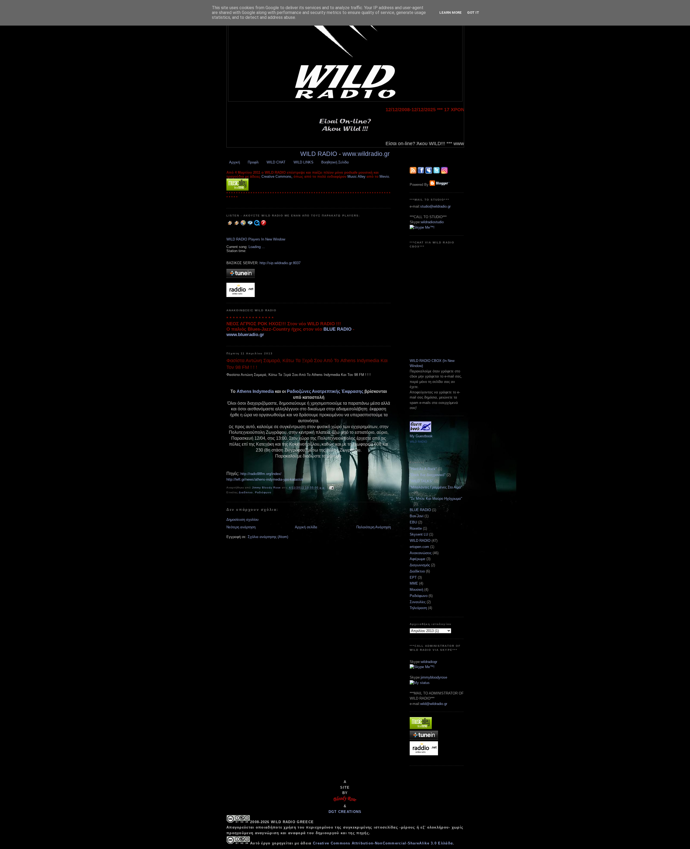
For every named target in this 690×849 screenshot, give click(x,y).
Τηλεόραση (418, 608)
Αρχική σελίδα (306, 527)
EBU (413, 522)
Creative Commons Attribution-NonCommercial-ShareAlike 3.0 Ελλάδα (383, 843)
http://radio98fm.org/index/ (260, 474)
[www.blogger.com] (440, 185)
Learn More (450, 13)
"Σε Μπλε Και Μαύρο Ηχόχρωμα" (436, 499)
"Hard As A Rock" (423, 469)
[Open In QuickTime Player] (256, 225)
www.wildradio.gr (366, 153)
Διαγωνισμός (420, 565)
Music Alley (356, 176)
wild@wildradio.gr (433, 704)
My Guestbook (421, 436)
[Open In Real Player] (250, 225)
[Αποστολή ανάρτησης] (331, 487)
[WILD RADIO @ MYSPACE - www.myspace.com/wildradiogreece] (428, 172)
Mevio (384, 176)
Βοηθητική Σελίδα (335, 162)
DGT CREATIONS (345, 812)
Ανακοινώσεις (421, 553)
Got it (473, 13)
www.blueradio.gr (245, 334)
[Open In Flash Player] (263, 225)
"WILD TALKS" (421, 481)
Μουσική (416, 590)
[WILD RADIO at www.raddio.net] (424, 754)
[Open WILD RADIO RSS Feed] (413, 172)
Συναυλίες (418, 602)
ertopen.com (419, 547)
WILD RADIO (318, 153)
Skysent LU (419, 534)
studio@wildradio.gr (435, 206)
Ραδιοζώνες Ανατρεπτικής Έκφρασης (325, 391)
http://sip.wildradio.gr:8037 (280, 263)
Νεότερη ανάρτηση (241, 527)
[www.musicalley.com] (237, 189)
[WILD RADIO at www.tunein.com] (424, 738)
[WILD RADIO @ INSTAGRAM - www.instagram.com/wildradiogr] (444, 172)
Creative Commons (276, 176)
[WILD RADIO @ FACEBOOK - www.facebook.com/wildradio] (421, 172)
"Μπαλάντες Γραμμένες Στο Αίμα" (436, 487)
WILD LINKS (303, 162)
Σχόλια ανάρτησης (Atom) (268, 537)
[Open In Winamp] (229, 225)
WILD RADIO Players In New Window (255, 239)
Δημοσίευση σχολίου (242, 520)
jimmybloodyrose (434, 677)
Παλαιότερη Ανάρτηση (373, 527)
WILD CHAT (276, 162)
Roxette (416, 528)
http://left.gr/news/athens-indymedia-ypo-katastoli (264, 479)
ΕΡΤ (413, 577)
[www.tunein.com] (240, 277)
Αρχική (234, 162)
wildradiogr (429, 662)
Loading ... (257, 247)
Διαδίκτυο (246, 492)
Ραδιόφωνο (263, 492)
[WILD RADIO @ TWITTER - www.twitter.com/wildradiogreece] (436, 172)
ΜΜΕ (414, 583)
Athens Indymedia (255, 391)
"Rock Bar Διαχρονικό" (428, 475)
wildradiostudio (432, 222)
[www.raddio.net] (240, 296)
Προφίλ (253, 162)
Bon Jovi (416, 516)
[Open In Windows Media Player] (243, 225)
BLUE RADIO (337, 329)
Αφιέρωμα (417, 559)
